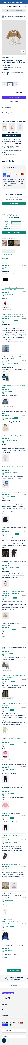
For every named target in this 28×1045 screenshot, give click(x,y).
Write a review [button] (14, 203)
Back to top (14, 985)
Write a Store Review (14, 232)
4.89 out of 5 (18, 216)
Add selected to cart (11, 135)
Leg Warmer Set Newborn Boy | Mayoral (13, 150)
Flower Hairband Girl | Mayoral (11, 146)
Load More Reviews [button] (14, 970)
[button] (25, 6)
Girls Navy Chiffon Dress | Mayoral (14, 492)
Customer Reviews (7, 214)
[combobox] (14, 10)
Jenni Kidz (7, 1041)
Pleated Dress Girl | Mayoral (12, 864)
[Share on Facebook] (9, 161)
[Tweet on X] (6, 161)
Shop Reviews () (7, 254)
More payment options (14, 101)
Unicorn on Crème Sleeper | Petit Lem (15, 436)
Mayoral (3, 57)
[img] (14, 216)
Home (3, 15)
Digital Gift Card (9, 263)
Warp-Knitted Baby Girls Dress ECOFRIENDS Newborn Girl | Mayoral (13, 17)
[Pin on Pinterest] (12, 161)
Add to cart (19, 92)
